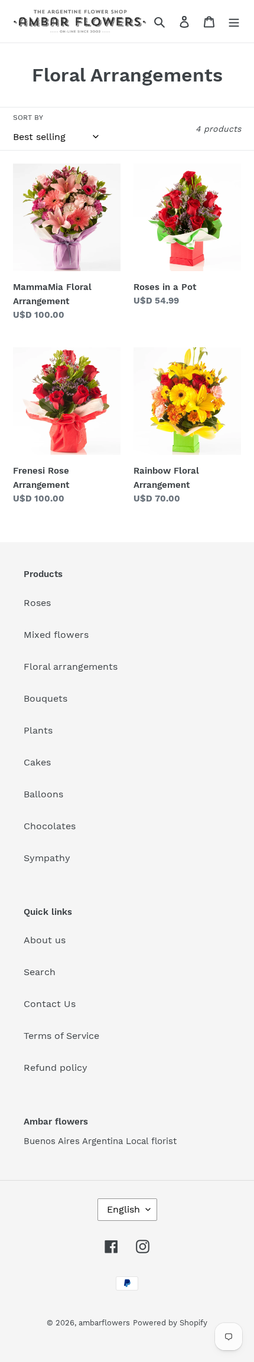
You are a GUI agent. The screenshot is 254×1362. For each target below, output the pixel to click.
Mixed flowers (56, 634)
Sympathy (47, 858)
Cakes (37, 762)
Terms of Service (61, 1035)
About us (45, 940)
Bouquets (45, 698)
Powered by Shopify (170, 1322)
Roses (37, 602)
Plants (38, 730)
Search (40, 971)
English (123, 1209)
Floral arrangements (71, 666)
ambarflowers (104, 1322)
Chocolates (50, 826)
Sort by (28, 117)
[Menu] (234, 21)
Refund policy (55, 1067)
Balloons (43, 794)
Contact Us (50, 1003)
